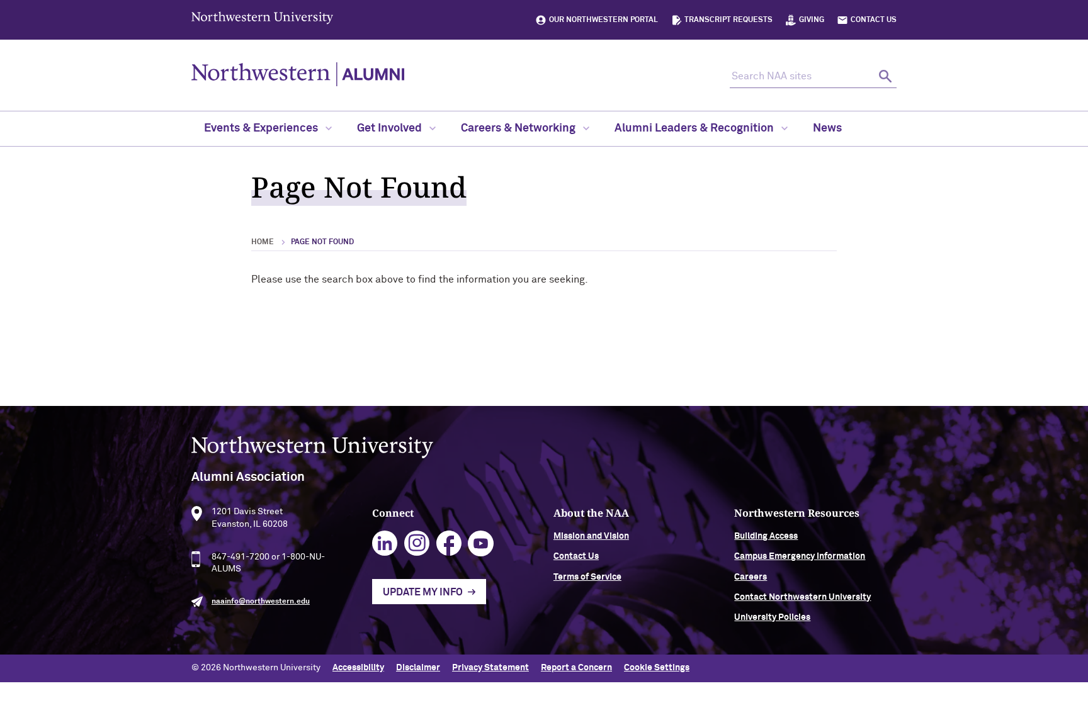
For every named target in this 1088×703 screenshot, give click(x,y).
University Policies (772, 617)
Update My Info (423, 592)
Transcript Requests (728, 20)
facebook (449, 543)
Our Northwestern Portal (603, 20)
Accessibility (358, 667)
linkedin (385, 543)
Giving (811, 20)
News (827, 128)
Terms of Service (587, 577)
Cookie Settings (656, 667)
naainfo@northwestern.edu (261, 601)
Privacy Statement (490, 667)
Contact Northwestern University (802, 597)
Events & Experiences (262, 128)
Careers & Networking (519, 128)
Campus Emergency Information (799, 556)
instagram (417, 543)
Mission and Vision (591, 536)
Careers (750, 577)
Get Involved (390, 128)
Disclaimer (418, 667)
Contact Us (874, 20)
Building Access (766, 536)
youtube (481, 543)
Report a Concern (576, 667)
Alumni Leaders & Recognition (695, 128)
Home (262, 242)
